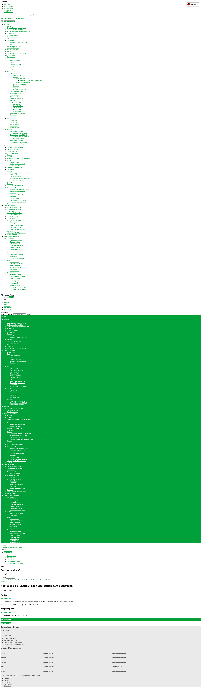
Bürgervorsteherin (15, 60)
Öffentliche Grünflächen (16, 264)
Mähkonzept (13, 269)
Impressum (7, 306)
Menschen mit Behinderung (14, 167)
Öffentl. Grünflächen (15, 227)
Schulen (9, 171)
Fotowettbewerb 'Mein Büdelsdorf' (16, 53)
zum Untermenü (8, 8)
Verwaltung (10, 71)
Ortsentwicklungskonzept (17, 245)
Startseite (6, 302)
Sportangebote (17, 104)
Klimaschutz (10, 273)
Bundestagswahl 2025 (22, 79)
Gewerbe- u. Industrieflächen (15, 147)
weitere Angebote (12, 235)
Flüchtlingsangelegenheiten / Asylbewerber (19, 158)
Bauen (9, 253)
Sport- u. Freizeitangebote (14, 220)
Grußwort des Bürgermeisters (15, 30)
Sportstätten (13, 222)
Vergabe (9, 129)
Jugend (9, 160)
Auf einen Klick (10, 547)
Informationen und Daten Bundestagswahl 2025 (33, 80)
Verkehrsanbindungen (13, 48)
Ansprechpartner (14, 95)
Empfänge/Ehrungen (13, 35)
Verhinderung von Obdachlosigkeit (19, 189)
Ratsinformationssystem (17, 64)
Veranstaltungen (14, 282)
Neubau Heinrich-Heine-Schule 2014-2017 (22, 178)
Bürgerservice (14, 73)
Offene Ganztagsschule (16, 177)
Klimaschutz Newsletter (16, 285)
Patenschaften (11, 218)
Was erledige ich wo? (16, 93)
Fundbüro (16, 86)
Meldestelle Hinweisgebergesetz (19, 117)
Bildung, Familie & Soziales (11, 153)
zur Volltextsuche (8, 12)
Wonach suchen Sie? (7, 314)
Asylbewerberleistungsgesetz (18, 200)
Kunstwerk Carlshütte (13, 216)
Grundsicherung (14, 198)
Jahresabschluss (15, 128)
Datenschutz (7, 309)
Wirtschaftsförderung (12, 151)
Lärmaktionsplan (14, 271)
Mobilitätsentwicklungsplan (17, 251)
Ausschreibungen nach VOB (18, 140)
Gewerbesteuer (14, 124)
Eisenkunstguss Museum (14, 207)
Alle (49, 579)
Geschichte (10, 51)
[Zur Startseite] (8, 297)
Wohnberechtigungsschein (17, 191)
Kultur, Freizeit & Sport (10, 206)
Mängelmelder (17, 75)
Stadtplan (9, 44)
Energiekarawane (15, 278)
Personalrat (13, 115)
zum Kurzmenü (8, 10)
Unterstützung (17, 111)
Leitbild (12, 69)
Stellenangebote (11, 556)
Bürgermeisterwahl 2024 (23, 82)
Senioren (9, 182)
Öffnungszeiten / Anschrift (17, 91)
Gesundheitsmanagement (17, 102)
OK (2, 21)
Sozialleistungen (11, 187)
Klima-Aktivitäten (15, 280)
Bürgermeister (11, 57)
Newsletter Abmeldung (19, 289)
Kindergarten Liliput (15, 166)
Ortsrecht (9, 39)
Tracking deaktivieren (9, 21)
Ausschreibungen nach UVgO (18, 135)
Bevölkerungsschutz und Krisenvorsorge (18, 31)
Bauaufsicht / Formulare (16, 254)
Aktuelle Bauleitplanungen (17, 240)
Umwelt (9, 260)
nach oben (4, 623)
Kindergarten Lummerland (17, 164)
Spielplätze (13, 224)
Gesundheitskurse (18, 106)
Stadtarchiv (10, 231)
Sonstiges (10, 204)
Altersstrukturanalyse (16, 249)
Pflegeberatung (11, 169)
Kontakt (6, 304)
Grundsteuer (13, 122)
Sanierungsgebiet (15, 247)
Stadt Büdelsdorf (5, 631)
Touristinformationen (12, 149)
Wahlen (15, 77)
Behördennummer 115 (19, 89)
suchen (3, 581)
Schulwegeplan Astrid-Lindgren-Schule (21, 173)
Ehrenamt (9, 157)
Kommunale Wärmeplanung (18, 276)
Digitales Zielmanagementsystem (16, 28)
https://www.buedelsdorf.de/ (14, 644)
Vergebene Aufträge (18, 138)
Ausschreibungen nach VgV (18, 131)
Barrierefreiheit (8, 308)
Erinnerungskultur (12, 37)
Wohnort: (3, 578)
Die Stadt (6, 24)
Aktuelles (9, 554)
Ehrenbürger (10, 33)
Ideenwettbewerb (15, 215)
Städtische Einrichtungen (14, 46)
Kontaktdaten (17, 180)
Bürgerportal (16, 88)
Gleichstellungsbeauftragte (17, 113)
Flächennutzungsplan (16, 244)
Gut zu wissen (14, 284)
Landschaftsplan (14, 262)
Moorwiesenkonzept (15, 267)
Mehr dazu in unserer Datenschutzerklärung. (13, 18)
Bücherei (9, 155)
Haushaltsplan (14, 126)
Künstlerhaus (10, 211)
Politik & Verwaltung (9, 55)
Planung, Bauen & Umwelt (11, 236)
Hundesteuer (13, 120)
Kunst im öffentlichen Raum (14, 213)
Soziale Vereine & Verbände (15, 186)
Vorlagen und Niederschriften (18, 66)
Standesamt (10, 40)
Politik (8, 59)
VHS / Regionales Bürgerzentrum (16, 202)
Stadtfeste (10, 26)
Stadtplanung (10, 238)
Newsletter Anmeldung (19, 287)
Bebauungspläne (15, 242)
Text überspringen (6, 599)
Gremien (12, 62)
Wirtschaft (6, 146)
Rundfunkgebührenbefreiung (18, 195)
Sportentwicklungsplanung (17, 229)
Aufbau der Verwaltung (16, 99)
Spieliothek (10, 184)
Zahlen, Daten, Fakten (13, 50)
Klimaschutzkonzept (15, 274)
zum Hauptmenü (8, 6)
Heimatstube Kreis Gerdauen (15, 209)
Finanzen (9, 118)
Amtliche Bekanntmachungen (15, 563)
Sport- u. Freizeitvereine (16, 225)
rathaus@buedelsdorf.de (13, 642)
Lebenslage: (4, 576)
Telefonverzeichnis (15, 97)
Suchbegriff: (4, 574)
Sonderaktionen (17, 108)
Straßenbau (13, 256)
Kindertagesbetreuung (13, 162)
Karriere (12, 100)
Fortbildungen (17, 109)
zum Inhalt (7, 5)
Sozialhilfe (13, 196)
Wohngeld (13, 193)
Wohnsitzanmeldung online (21, 84)
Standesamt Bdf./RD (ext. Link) (18, 42)
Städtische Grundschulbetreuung (19, 175)
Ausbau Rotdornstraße (19, 258)
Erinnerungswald (15, 265)
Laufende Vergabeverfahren (21, 133)
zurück (9, 623)
